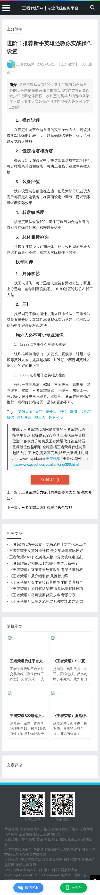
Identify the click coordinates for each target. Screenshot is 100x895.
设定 (39, 412)
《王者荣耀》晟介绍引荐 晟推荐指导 (38, 576)
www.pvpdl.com (16, 875)
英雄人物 (25, 412)
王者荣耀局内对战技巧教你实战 (46, 507)
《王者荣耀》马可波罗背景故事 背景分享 (42, 595)
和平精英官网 (74, 860)
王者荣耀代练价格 (33, 829)
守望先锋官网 (26, 865)
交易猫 (75, 849)
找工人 (39, 417)
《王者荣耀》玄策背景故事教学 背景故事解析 (46, 570)
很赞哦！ (49, 479)
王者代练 (53, 459)
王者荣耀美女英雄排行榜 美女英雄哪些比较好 (46, 551)
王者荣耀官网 (31, 860)
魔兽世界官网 (52, 860)
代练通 (38, 849)
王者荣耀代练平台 (18, 849)
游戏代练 (11, 860)
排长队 (51, 412)
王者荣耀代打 (50, 834)
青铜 (24, 839)
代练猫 (64, 849)
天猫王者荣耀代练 (32, 855)
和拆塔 (85, 412)
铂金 (47, 839)
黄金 (39, 839)
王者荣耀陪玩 (29, 834)
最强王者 (74, 839)
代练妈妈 (51, 849)
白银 (32, 839)
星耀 (63, 839)
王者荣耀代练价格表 (63, 829)
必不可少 (55, 417)
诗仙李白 (24, 417)
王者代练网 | (50, 8)
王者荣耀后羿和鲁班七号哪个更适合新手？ (43, 563)
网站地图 (11, 829)
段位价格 (11, 839)
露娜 (73, 412)
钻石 (55, 839)
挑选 (10, 417)
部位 (63, 412)
